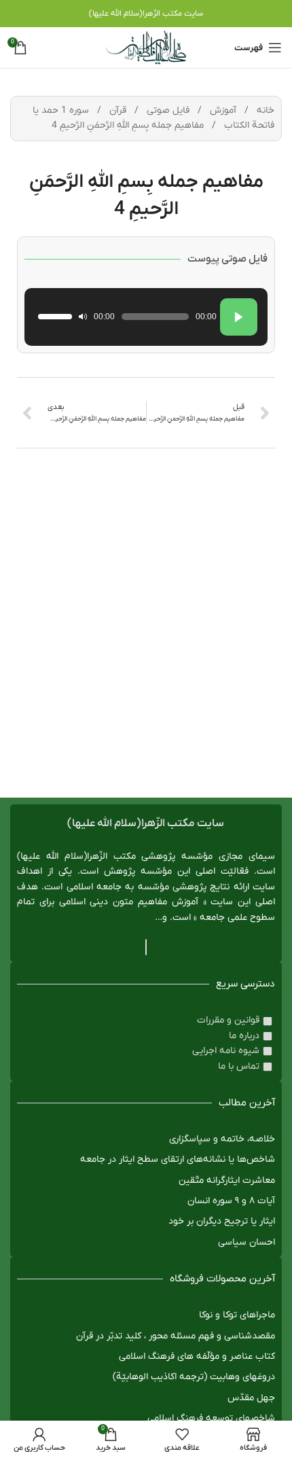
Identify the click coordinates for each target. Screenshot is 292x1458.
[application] (146, 317)
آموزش (221, 110)
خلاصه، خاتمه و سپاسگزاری (222, 1139)
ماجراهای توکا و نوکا (237, 1315)
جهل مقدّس (251, 1397)
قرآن (116, 110)
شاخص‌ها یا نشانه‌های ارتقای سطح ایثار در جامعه (177, 1159)
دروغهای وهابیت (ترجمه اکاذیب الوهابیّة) (194, 1376)
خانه (264, 110)
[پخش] (238, 317)
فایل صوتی (166, 110)
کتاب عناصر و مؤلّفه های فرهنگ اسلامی (197, 1356)
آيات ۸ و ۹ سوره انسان (231, 1200)
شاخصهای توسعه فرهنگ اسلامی (211, 1418)
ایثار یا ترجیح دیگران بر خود (221, 1221)
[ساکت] (83, 316)
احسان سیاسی (246, 1242)
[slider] (55, 316)
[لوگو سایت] (146, 47)
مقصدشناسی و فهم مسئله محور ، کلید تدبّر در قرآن (175, 1336)
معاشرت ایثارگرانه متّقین (227, 1180)
